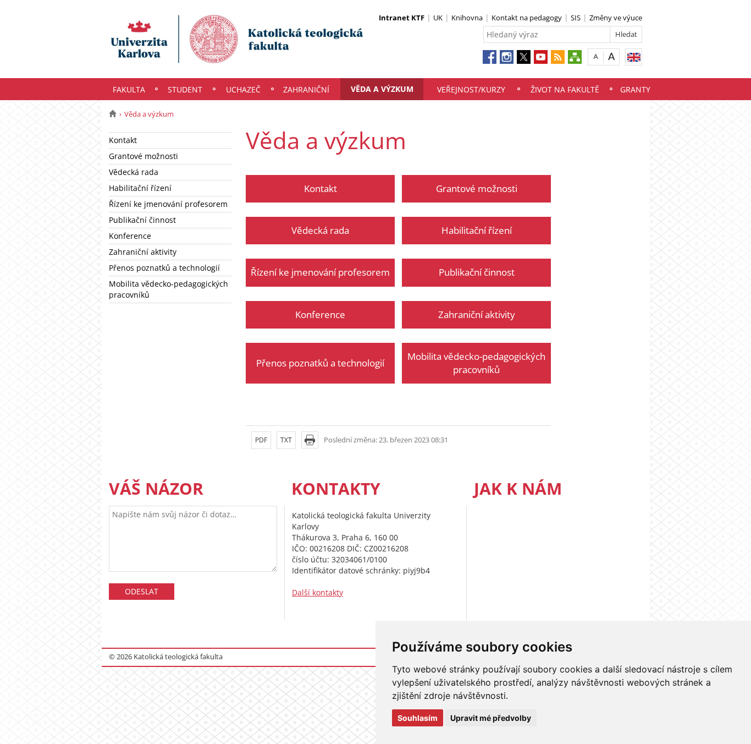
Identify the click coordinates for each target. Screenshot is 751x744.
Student (185, 89)
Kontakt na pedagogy (527, 18)
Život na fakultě (565, 89)
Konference (130, 236)
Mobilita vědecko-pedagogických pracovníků (168, 289)
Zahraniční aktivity (142, 252)
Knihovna (467, 18)
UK (438, 18)
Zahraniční (306, 89)
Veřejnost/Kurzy (471, 89)
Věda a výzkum (382, 89)
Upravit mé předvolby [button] (490, 718)
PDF (261, 440)
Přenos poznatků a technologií (164, 267)
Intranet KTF (401, 18)
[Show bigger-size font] (611, 56)
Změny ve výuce (615, 18)
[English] (633, 56)
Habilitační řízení (140, 188)
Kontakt (123, 140)
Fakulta (129, 89)
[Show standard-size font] (595, 56)
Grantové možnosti (143, 156)
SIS (576, 18)
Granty (635, 89)
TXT (286, 440)
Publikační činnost (142, 220)
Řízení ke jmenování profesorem (168, 204)
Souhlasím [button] (417, 718)
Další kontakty (317, 592)
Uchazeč (243, 89)
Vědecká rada (133, 172)
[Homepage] (112, 114)
